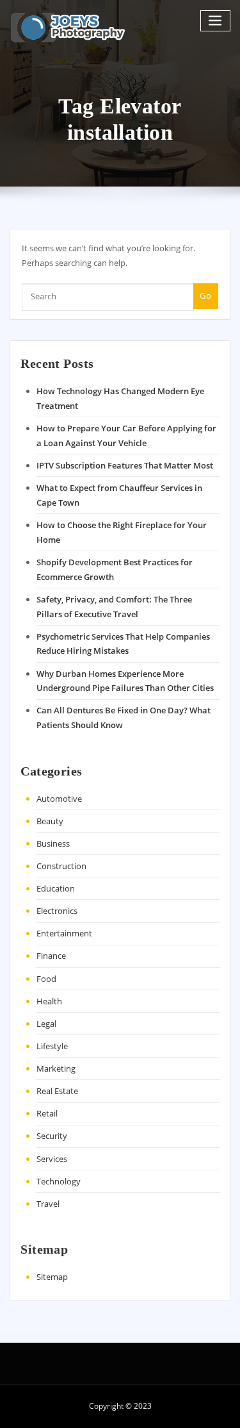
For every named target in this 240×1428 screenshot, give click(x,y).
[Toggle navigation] (215, 20)
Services (51, 1159)
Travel (48, 1203)
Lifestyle (52, 1046)
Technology (58, 1181)
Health (49, 1001)
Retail (47, 1113)
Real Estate (57, 1091)
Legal (46, 1023)
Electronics (56, 911)
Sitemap (52, 1277)
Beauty (49, 821)
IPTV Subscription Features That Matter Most (124, 465)
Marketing (56, 1068)
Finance (51, 955)
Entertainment (64, 933)
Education (55, 888)
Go (205, 295)
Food (46, 978)
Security (51, 1136)
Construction (61, 866)
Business (53, 843)
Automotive (59, 798)
